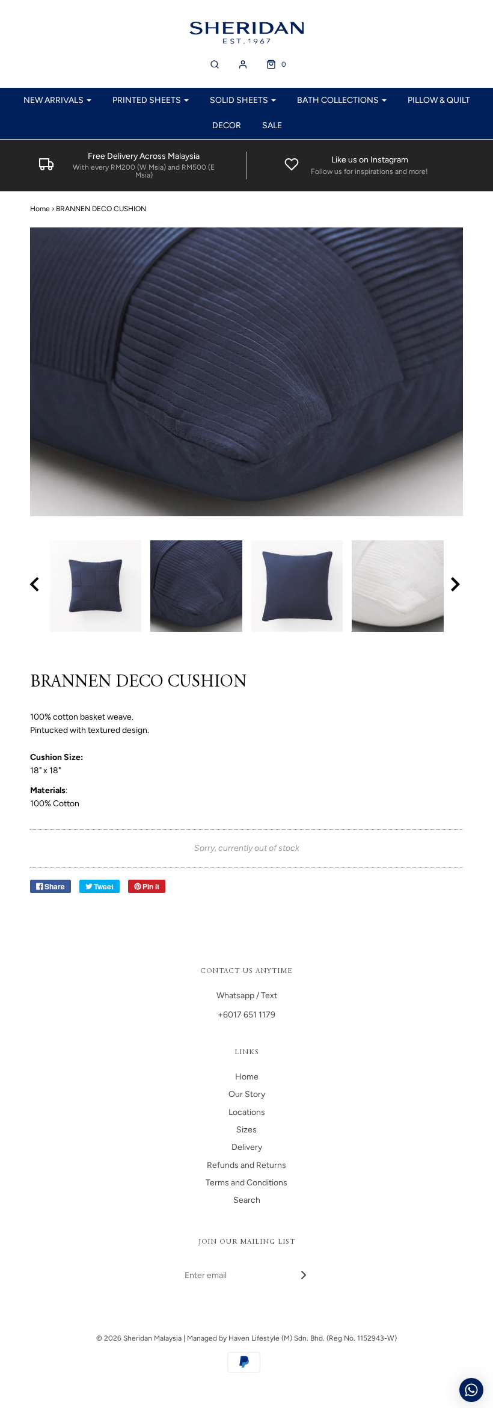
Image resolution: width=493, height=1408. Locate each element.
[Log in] (243, 64)
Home (40, 209)
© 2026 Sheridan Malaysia (139, 1338)
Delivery (246, 1147)
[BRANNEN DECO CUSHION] (95, 586)
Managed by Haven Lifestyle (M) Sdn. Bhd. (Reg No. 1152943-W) (292, 1338)
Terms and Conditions (246, 1183)
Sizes (246, 1130)
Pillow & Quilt (439, 100)
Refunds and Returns (246, 1165)
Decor (226, 125)
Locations (246, 1112)
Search (246, 1200)
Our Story (246, 1094)
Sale (272, 125)
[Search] (214, 64)
